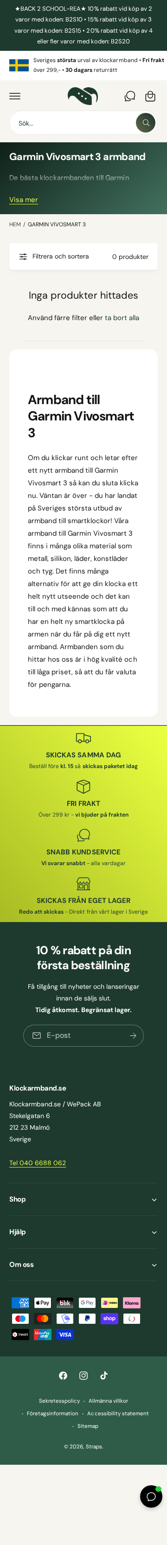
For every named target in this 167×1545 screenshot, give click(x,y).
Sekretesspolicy (59, 1401)
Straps (94, 1446)
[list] (83, 66)
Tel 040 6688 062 (37, 1163)
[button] (15, 96)
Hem (15, 224)
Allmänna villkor (108, 1401)
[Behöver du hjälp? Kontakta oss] (130, 96)
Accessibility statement (117, 1413)
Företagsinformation (52, 1413)
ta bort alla (122, 317)
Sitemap (87, 1426)
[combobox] (83, 123)
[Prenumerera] (133, 1036)
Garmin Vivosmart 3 (57, 224)
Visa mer (23, 199)
